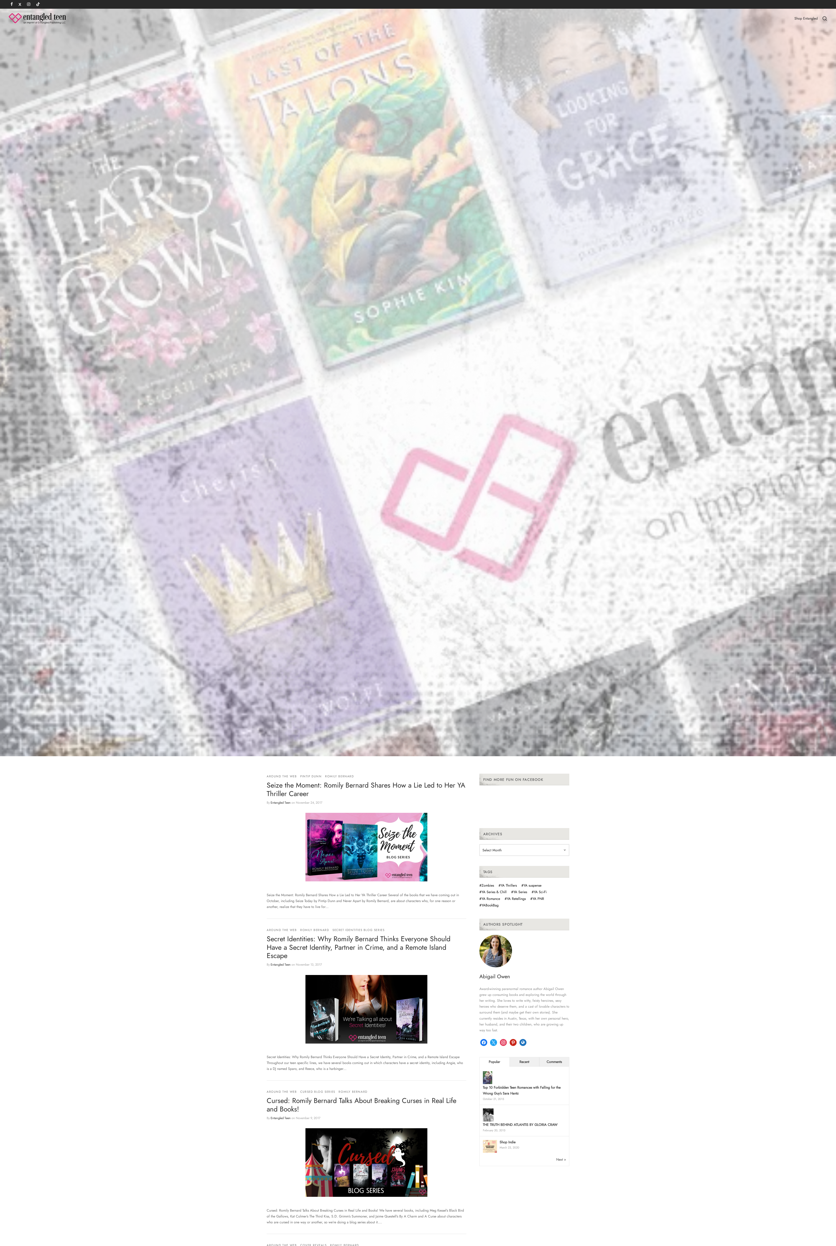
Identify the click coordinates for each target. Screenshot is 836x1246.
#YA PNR (537, 898)
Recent (524, 1061)
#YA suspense (531, 885)
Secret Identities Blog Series (358, 930)
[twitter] (20, 4)
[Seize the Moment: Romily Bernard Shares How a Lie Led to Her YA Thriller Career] (366, 847)
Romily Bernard (339, 776)
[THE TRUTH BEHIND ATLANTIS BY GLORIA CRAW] (488, 1115)
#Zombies (486, 885)
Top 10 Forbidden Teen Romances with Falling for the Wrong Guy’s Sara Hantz (522, 1090)
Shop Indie (508, 1142)
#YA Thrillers (508, 885)
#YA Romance (489, 898)
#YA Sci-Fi (539, 891)
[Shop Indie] (490, 1147)
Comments (554, 1061)
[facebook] (12, 4)
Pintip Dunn (311, 776)
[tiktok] (38, 4)
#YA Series (519, 891)
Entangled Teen (281, 802)
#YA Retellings (515, 898)
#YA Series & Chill (493, 891)
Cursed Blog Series (317, 1091)
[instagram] (28, 4)
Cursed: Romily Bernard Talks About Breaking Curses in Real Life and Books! (361, 1105)
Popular (494, 1061)
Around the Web (282, 776)
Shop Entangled (806, 18)
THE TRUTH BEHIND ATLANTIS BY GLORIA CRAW (520, 1124)
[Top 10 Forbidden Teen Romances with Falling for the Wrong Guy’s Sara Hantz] (487, 1078)
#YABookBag (489, 905)
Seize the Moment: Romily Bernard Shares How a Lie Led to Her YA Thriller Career (366, 789)
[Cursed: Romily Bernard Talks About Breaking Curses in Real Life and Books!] (366, 1162)
